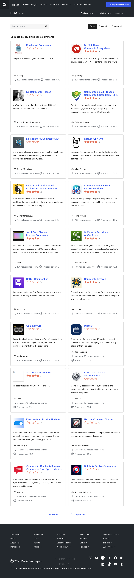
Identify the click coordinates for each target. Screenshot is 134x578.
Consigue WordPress (119, 4)
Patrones (37, 547)
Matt (106, 538)
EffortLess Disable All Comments (94, 374)
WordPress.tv (64, 547)
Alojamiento (15, 543)
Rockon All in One (94, 138)
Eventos (83, 538)
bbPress (107, 543)
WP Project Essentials (38, 372)
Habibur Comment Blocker (98, 419)
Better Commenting (37, 279)
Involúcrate (85, 534)
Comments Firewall (95, 279)
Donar (83, 543)
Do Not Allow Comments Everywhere (97, 47)
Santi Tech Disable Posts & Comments (37, 234)
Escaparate (38, 534)
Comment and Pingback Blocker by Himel (97, 187)
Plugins (37, 543)
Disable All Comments (38, 45)
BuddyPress (109, 547)
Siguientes (80, 514)
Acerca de (14, 534)
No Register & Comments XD (42, 138)
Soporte (60, 538)
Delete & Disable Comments (100, 466)
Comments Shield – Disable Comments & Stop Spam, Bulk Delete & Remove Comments (100, 94)
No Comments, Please (38, 92)
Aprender (61, 534)
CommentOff (33, 325)
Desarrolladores (64, 543)
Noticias (13, 538)
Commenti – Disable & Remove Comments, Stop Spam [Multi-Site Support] (43, 468)
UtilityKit (88, 325)
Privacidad (15, 547)
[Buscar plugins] (46, 26)
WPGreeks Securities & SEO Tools (96, 234)
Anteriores (53, 514)
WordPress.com (111, 534)
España (38, 561)
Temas (36, 538)
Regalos (84, 547)
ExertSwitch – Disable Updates (43, 419)
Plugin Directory (17, 13)
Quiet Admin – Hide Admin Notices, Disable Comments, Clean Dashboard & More (42, 187)
